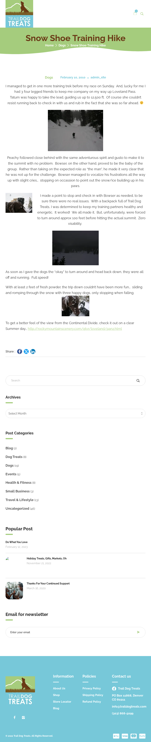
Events (11, 474)
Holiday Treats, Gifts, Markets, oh (46, 558)
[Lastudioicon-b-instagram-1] (23, 717)
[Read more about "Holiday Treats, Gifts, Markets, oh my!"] (14, 565)
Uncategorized (17, 508)
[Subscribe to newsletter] (139, 632)
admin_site (98, 77)
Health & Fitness (18, 482)
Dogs (62, 45)
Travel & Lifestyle (20, 500)
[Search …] (142, 13)
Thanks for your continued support (48, 583)
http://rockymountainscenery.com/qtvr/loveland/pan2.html (75, 329)
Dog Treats (14, 457)
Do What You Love (16, 542)
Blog (9, 448)
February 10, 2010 (72, 77)
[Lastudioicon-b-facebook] (14, 717)
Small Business (18, 491)
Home (49, 45)
